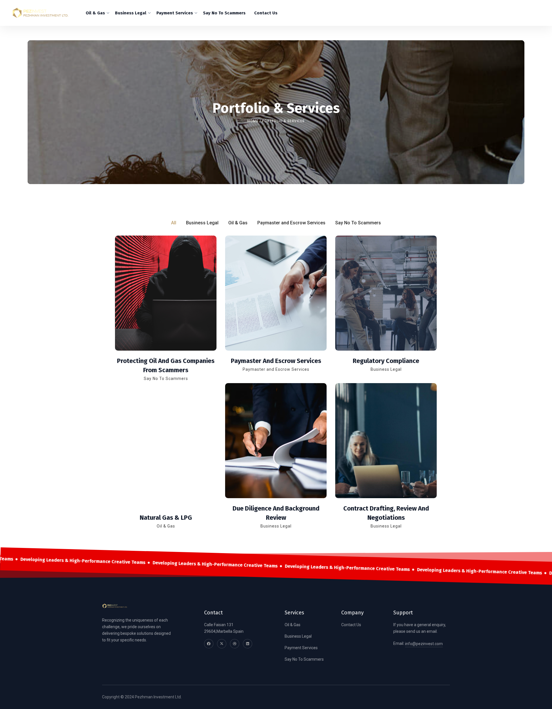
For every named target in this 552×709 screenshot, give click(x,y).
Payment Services (301, 647)
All (173, 222)
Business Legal (298, 636)
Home (252, 121)
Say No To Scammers (304, 659)
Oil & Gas (292, 624)
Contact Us (351, 624)
